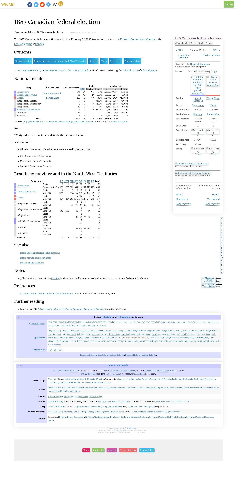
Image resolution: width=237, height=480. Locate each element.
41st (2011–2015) (161, 341)
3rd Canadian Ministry (94, 379)
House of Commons (200, 64)
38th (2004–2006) (114, 341)
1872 (55, 322)
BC (61, 181)
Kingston (197, 114)
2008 (73, 325)
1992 (60, 350)
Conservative (198, 105)
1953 (153, 322)
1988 (213, 322)
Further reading (132, 61)
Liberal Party (130, 70)
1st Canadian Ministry (75, 379)
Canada (39, 43)
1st (54, 370)
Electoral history (55, 401)
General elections (37, 324)
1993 (217, 322)
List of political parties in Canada (35, 258)
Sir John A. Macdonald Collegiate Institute (167, 417)
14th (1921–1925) (69, 334)
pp (215, 71)
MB (72, 181)
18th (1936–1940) (128, 334)
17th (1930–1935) (113, 334)
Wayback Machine (119, 121)
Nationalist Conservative (28, 109)
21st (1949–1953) (173, 334)
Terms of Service (128, 450)
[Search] (60, 3)
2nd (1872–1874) (68, 331)
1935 (133, 322)
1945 (143, 322)
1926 (124, 322)
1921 (114, 322)
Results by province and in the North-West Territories (60, 61)
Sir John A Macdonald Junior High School (102, 417)
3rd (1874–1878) (82, 331)
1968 (183, 322)
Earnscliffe (78, 417)
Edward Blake (213, 98)
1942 (55, 350)
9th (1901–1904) (168, 331)
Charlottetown (139, 412)
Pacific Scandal (176, 388)
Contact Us (98, 450)
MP (82, 374)
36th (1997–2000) (81, 341)
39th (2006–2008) (130, 341)
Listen (229, 4)
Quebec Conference (117, 388)
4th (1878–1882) (96, 331)
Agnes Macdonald (82, 407)
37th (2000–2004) (97, 341)
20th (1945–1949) (159, 334)
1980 (203, 322)
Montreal (160, 412)
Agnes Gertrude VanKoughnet (141, 407)
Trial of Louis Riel (211, 388)
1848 (104, 401)
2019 (88, 325)
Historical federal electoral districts (140, 355)
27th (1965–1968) (97, 338)
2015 (83, 325)
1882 (180, 50)
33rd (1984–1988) (202, 338)
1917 (109, 322)
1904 (95, 322)
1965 (178, 322)
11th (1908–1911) (197, 331)
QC (80, 181)
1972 (188, 322)
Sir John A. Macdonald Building (134, 417)
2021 (94, 325)
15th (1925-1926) (83, 334)
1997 (51, 325)
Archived (88, 121)
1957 (158, 322)
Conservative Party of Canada (122, 370)
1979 (198, 322)
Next (104, 325)
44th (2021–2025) (207, 341)
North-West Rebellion (193, 388)
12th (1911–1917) (211, 331)
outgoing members (184, 56)
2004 (62, 325)
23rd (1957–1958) (203, 334)
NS (88, 181)
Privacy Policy (147, 450)
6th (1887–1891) (125, 331)
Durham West (213, 114)
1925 (118, 322)
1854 (114, 401)
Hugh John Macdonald (112, 407)
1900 (90, 322)
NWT (66, 181)
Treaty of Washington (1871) (156, 388)
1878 (65, 322)
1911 (104, 322)
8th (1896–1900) (153, 331)
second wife (96, 407)
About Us (112, 450)
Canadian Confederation (72, 388)
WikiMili (8, 4)
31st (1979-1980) (172, 338)
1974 (193, 322)
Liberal (213, 105)
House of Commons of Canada (137, 39)
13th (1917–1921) (54, 334)
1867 (50, 322)
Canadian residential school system (64, 391)
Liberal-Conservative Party (99, 383)
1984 (208, 322)
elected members (211, 55)
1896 (85, 322)
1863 (128, 401)
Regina (168, 412)
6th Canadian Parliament (32, 262)
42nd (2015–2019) (176, 341)
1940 (138, 322)
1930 (129, 322)
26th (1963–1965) (82, 338)
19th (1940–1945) (143, 334)
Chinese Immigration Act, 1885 (76, 396)
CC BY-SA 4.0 (118, 430)
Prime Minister (53, 70)
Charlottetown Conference (95, 388)
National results (23, 61)
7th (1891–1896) (139, 331)
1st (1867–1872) (54, 331)
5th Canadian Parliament (193, 379)
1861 (123, 401)
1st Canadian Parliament (127, 379)
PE (92, 181)
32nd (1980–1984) (187, 338)
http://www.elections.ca (34, 121)
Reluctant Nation (117, 412)
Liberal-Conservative (27, 95)
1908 (100, 322)
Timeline (52, 379)
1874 (60, 322)
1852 (109, 401)
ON (76, 181)
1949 (148, 322)
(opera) (102, 412)
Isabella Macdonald (56, 407)
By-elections (39, 338)
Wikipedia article (130, 428)
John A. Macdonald (198, 99)
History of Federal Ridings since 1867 (66, 121)
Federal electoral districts (113, 355)
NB (84, 181)
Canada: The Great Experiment (60, 412)
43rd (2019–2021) (192, 341)
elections (108, 317)
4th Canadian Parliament (171, 379)
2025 (99, 325)
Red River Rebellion (135, 388)
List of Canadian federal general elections (40, 253)
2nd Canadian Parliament (149, 379)
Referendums (39, 350)
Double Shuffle (54, 388)
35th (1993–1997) (66, 341)
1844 (99, 401)
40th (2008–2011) (147, 341)
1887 (75, 322)
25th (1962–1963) (66, 338)
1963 (173, 322)
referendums (125, 317)
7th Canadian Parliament (69, 383)
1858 (118, 401)
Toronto (176, 412)
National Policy (95, 396)
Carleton (55, 278)
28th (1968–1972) (112, 338)
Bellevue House (66, 417)
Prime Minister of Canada (67, 370)
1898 (50, 350)
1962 (168, 322)
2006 (68, 325)
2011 (78, 325)
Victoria (116, 374)
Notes (104, 61)
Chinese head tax (55, 396)
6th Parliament (23, 43)
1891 (215, 50)
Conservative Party (30, 70)
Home (86, 450)
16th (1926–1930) (99, 334)
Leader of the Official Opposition (160, 370)
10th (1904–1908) (183, 331)
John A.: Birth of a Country (84, 412)
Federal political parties (90, 355)
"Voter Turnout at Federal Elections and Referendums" (48, 293)
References (115, 61)
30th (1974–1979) (157, 338)
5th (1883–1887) (111, 331)
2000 (56, 325)
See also (93, 61)
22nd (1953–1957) (188, 334)
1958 (163, 322)
